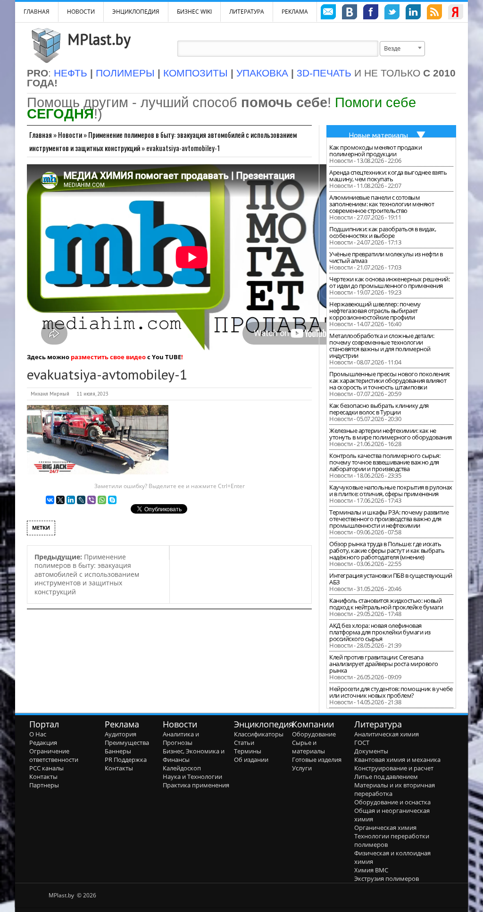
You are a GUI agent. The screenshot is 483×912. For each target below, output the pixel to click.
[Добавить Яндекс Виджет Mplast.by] (455, 13)
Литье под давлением (386, 776)
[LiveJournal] (81, 500)
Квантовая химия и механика (397, 759)
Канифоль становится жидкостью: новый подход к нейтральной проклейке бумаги (386, 603)
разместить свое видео (108, 357)
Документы (371, 751)
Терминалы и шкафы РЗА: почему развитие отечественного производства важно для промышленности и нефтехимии (389, 519)
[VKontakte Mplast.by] (349, 13)
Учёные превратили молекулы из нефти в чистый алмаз (386, 257)
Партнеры (44, 785)
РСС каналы (46, 768)
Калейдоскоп (182, 768)
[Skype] (112, 500)
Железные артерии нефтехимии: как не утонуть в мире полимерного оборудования (390, 433)
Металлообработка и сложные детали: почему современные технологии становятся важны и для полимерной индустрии (381, 345)
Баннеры (118, 751)
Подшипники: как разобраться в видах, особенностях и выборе (382, 232)
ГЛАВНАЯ (37, 12)
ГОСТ (361, 742)
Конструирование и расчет (393, 768)
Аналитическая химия (386, 734)
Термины (247, 751)
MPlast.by (99, 39)
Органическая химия (385, 827)
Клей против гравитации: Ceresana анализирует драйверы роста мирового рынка (383, 664)
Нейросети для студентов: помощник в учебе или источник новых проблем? (391, 692)
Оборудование (314, 734)
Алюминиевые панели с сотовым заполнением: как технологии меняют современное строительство (381, 204)
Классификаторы (258, 734)
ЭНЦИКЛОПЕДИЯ (135, 12)
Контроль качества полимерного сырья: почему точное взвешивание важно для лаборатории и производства (384, 462)
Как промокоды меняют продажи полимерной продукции (375, 150)
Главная (40, 134)
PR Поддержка (126, 759)
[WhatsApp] (102, 500)
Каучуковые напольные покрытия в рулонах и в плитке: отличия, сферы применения (390, 490)
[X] (60, 500)
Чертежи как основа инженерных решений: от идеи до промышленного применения (389, 282)
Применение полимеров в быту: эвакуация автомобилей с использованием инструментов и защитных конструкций (86, 574)
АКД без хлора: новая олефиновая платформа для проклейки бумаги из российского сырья (380, 632)
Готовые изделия (316, 759)
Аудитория (120, 734)
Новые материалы (378, 135)
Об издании (251, 759)
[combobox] (402, 48)
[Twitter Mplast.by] (392, 13)
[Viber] (91, 500)
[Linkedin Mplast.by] (413, 13)
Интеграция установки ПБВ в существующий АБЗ (390, 578)
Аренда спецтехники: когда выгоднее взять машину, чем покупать (388, 175)
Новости (81, 12)
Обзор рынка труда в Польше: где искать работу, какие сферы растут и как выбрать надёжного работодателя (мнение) (386, 550)
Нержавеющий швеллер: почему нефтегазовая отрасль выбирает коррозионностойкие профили (375, 310)
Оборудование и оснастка (392, 802)
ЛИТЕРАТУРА (246, 12)
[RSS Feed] (434, 13)
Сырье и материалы (308, 746)
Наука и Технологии (192, 776)
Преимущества (127, 742)
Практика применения (196, 785)
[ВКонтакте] (50, 500)
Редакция (43, 742)
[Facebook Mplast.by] (370, 13)
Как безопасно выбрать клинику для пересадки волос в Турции (379, 408)
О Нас (37, 734)
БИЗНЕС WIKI (194, 12)
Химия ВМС (371, 870)
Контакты (43, 776)
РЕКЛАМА (295, 12)
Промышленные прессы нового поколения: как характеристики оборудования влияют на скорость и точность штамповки (389, 380)
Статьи (244, 742)
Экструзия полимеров (386, 878)
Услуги (302, 768)
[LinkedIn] (71, 500)
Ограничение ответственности (53, 755)
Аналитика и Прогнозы (181, 738)
